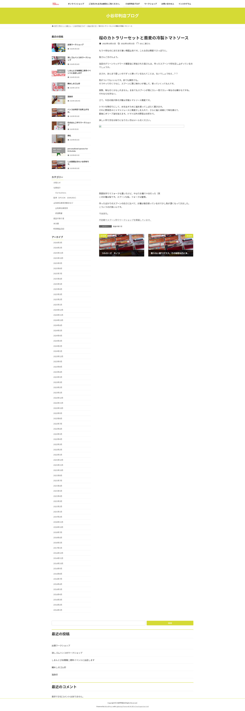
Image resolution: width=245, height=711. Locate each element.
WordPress (109, 706)
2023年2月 (57, 387)
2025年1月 (57, 305)
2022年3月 (57, 444)
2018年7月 (57, 532)
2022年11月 (58, 403)
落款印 (70, 96)
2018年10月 (58, 527)
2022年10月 (58, 408)
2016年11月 (58, 558)
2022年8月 (57, 418)
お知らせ (57, 183)
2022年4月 (57, 439)
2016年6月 (57, 584)
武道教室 (58, 213)
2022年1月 (57, 455)
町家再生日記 (58, 229)
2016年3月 (57, 600)
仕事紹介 (57, 188)
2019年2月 (57, 517)
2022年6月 (57, 429)
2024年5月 (57, 330)
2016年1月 (57, 610)
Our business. (60, 193)
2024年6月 (57, 325)
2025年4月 (57, 289)
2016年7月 (57, 579)
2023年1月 (57, 393)
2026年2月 (57, 248)
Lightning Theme (122, 706)
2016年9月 (57, 568)
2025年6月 (57, 279)
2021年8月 (57, 475)
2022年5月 (57, 434)
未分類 (56, 223)
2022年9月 (57, 413)
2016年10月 (58, 563)
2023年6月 (57, 372)
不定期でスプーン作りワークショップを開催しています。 (125, 220)
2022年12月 (58, 398)
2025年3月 (57, 294)
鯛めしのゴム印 (74, 83)
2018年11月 (58, 522)
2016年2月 (57, 605)
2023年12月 (58, 356)
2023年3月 (57, 382)
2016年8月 (57, 574)
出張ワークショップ (76, 44)
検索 (170, 623)
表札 (69, 135)
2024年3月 (57, 341)
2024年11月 (58, 315)
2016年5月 (57, 589)
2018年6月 (57, 537)
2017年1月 (57, 548)
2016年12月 (58, 553)
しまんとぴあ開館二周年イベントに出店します (73, 660)
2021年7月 (57, 480)
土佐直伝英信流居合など (63, 203)
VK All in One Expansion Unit (139, 706)
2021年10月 (58, 470)
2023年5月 (57, 377)
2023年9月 (57, 361)
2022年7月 (57, 423)
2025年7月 (57, 273)
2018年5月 (57, 543)
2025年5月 (57, 284)
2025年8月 (57, 268)
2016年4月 (57, 594)
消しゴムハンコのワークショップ (67, 653)
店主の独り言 (117, 226)
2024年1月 (57, 351)
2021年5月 (57, 491)
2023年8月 (57, 367)
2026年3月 (57, 242)
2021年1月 (57, 512)
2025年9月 (57, 263)
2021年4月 (57, 496)
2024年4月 (57, 336)
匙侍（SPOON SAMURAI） (65, 198)
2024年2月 (57, 346)
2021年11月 (58, 465)
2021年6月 (57, 486)
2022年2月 (57, 449)
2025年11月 (58, 253)
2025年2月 (57, 299)
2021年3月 (57, 501)
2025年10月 (58, 258)
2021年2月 (57, 506)
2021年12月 (58, 460)
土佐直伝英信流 (61, 208)
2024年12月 (58, 310)
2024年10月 (58, 320)
